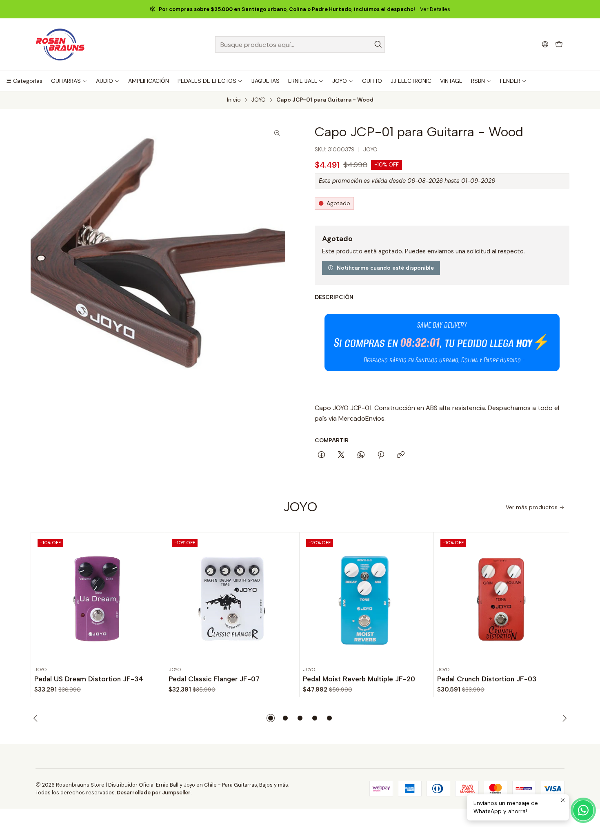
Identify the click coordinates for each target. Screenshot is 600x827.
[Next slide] (563, 718)
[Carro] (558, 44)
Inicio (234, 100)
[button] (23, 81)
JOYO (258, 100)
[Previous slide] (37, 718)
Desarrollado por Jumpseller (154, 792)
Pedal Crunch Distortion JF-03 (486, 679)
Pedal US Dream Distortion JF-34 (88, 679)
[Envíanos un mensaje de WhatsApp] (583, 810)
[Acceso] (545, 44)
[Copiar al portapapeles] (400, 455)
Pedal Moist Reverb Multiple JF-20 (359, 679)
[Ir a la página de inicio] (60, 44)
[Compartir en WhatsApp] (361, 455)
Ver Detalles (435, 9)
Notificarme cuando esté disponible (385, 267)
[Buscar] (378, 44)
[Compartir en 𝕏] (341, 455)
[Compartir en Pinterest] (381, 455)
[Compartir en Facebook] (321, 455)
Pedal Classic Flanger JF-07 (214, 679)
